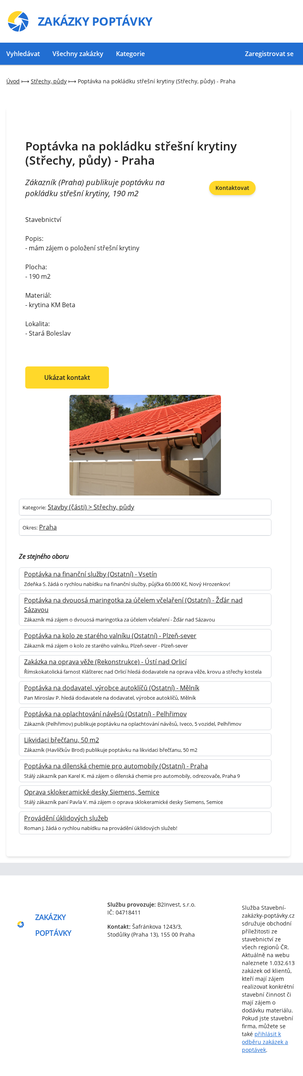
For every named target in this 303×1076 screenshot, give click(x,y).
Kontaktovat (232, 188)
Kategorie (130, 53)
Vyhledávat (23, 53)
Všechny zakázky (77, 53)
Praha (48, 527)
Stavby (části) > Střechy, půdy (91, 507)
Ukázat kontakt (67, 377)
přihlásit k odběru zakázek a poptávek (265, 1041)
